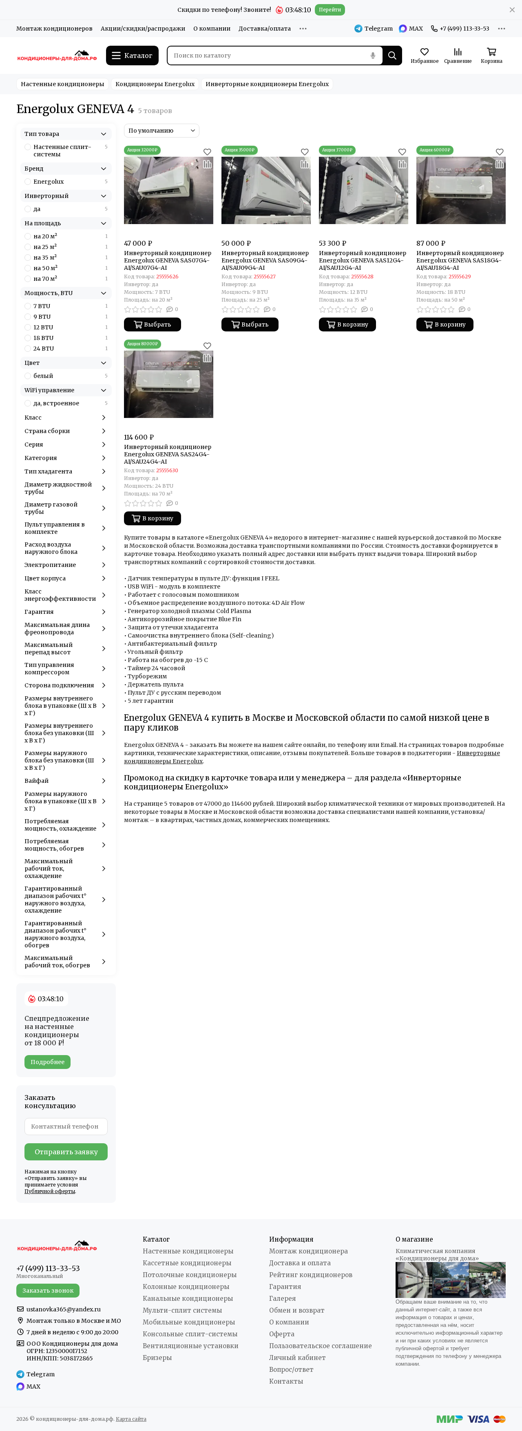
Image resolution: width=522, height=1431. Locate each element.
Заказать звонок (47, 1290)
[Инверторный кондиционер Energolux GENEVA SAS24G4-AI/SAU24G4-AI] (168, 384)
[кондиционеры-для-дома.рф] (57, 55)
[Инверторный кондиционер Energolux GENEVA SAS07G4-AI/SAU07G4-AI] (168, 190)
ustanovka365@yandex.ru (64, 1309)
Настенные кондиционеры (62, 84)
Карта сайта (131, 1419)
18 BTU (70, 338)
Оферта (281, 1334)
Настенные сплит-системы (70, 150)
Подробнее (47, 1062)
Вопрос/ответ (291, 1369)
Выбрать (157, 324)
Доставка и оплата (300, 1263)
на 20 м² (70, 236)
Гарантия (285, 1287)
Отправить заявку (66, 1152)
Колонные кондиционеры (186, 1287)
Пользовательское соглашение (320, 1346)
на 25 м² (70, 247)
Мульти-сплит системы (182, 1310)
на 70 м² (70, 278)
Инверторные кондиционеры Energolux (267, 84)
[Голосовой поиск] (373, 55)
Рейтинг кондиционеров (310, 1275)
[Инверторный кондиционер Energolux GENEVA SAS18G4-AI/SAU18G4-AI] (461, 190)
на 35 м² (70, 257)
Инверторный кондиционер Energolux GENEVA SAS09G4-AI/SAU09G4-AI (265, 260)
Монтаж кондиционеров (54, 28)
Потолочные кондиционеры (190, 1275)
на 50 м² (70, 268)
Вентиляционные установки (191, 1346)
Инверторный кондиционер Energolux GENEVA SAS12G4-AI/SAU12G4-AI (362, 260)
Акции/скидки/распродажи (143, 28)
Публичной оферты (49, 1191)
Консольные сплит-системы (190, 1334)
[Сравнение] (207, 164)
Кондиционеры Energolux (155, 84)
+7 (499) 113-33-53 (464, 28)
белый (70, 376)
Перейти (330, 10)
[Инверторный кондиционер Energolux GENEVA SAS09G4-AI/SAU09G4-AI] (266, 190)
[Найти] (392, 55)
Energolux (70, 181)
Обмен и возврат (297, 1310)
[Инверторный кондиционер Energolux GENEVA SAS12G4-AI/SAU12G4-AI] (363, 190)
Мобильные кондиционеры (189, 1322)
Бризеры (157, 1358)
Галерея (282, 1298)
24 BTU (70, 348)
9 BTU (70, 316)
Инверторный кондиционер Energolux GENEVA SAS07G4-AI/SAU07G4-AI (167, 260)
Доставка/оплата (265, 28)
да (70, 209)
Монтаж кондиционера (308, 1251)
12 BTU (70, 327)
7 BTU (70, 306)
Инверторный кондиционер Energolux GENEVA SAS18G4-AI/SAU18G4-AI (460, 260)
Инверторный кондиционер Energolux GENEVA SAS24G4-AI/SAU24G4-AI (167, 454)
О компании (211, 28)
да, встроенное (70, 403)
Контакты (286, 1381)
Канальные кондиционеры (188, 1298)
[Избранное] (207, 152)
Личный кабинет (297, 1358)
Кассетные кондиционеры (187, 1263)
